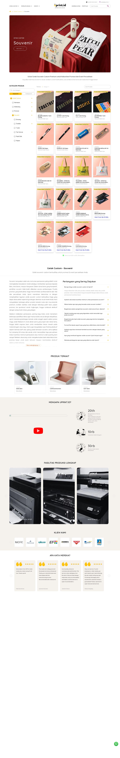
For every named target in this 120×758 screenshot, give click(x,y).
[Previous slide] (6, 496)
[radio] (26, 564)
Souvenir (26, 11)
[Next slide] (114, 496)
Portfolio (85, 6)
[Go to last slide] (10, 542)
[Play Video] (38, 431)
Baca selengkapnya (32, 345)
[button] (22, 98)
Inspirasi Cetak (76, 6)
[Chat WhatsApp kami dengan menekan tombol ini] (116, 744)
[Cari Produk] (108, 6)
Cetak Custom (18, 11)
